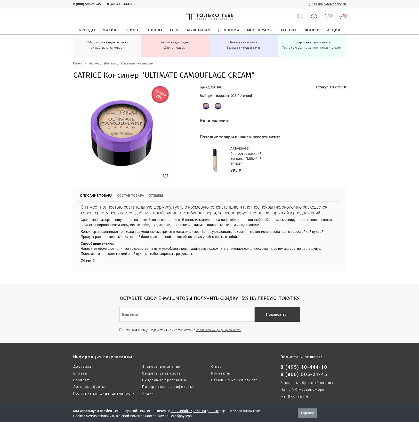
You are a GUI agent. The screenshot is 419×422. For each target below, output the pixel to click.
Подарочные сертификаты (167, 387)
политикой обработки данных (195, 411)
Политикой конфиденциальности (218, 330)
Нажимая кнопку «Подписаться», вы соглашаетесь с (183, 330)
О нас (216, 366)
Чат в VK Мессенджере (303, 389)
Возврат (81, 380)
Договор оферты (89, 387)
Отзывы (156, 195)
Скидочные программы (164, 380)
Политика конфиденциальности (104, 393)
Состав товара (130, 195)
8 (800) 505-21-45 (87, 4)
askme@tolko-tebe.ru (330, 4)
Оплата (80, 373)
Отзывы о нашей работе (234, 380)
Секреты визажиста (161, 373)
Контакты (220, 373)
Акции (148, 393)
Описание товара (96, 195)
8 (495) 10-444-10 (121, 4)
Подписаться (277, 314)
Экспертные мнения (161, 366)
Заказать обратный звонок (307, 383)
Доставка (82, 366)
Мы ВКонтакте (294, 396)
